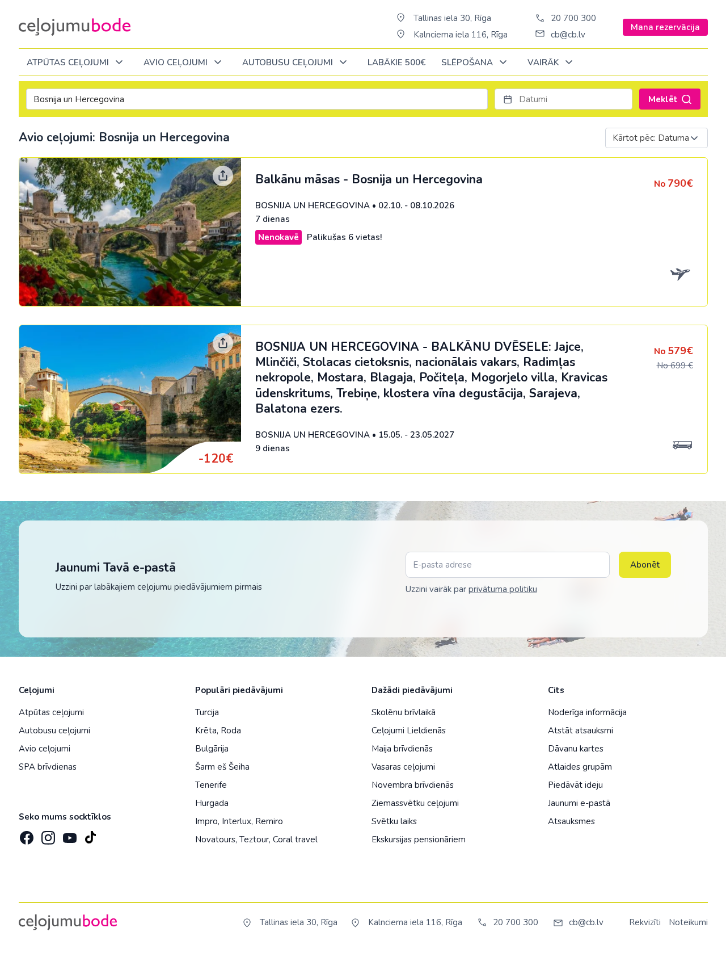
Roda (231, 730)
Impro (206, 821)
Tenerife (211, 785)
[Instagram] (47, 834)
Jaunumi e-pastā (579, 803)
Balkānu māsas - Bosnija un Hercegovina (369, 179)
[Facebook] (25, 834)
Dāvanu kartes (575, 748)
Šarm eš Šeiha (222, 767)
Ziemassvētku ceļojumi (415, 803)
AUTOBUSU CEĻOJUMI (288, 62)
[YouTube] (68, 834)
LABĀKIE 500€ (396, 62)
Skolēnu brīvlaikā (404, 712)
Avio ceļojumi (44, 748)
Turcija (207, 712)
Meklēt (663, 99)
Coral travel (295, 839)
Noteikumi (688, 922)
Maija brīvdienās (402, 748)
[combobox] (656, 138)
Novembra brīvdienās (413, 785)
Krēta (206, 730)
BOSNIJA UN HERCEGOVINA (312, 205)
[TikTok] (90, 834)
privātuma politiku (502, 589)
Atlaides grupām (580, 767)
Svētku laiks (394, 821)
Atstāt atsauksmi (580, 730)
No (673, 184)
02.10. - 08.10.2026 (416, 205)
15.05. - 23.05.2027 (416, 434)
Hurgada (212, 803)
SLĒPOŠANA (468, 62)
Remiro (269, 821)
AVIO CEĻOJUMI (176, 62)
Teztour (254, 839)
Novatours (215, 839)
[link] (363, 232)
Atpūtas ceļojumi (69, 62)
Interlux (236, 821)
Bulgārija (212, 748)
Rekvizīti (645, 922)
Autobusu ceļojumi (54, 730)
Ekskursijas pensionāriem (419, 839)
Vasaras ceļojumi (403, 767)
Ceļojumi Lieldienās (409, 730)
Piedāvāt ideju (575, 785)
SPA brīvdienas (48, 767)
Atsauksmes (571, 821)
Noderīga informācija (587, 712)
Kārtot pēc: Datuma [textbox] (651, 138)
